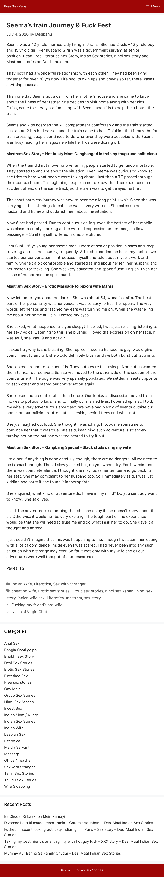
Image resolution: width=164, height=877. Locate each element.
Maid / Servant (16, 747)
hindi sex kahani (119, 591)
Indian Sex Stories (19, 721)
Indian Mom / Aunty (21, 715)
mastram (74, 598)
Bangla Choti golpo (20, 650)
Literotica (42, 584)
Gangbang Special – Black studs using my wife (88, 447)
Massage (12, 754)
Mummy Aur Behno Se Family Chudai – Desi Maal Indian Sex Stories (62, 853)
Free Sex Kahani (16, 6)
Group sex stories (87, 591)
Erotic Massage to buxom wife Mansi (79, 286)
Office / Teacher (18, 760)
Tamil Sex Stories (19, 773)
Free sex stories (18, 682)
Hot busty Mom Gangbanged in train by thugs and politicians (101, 154)
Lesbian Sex (14, 734)
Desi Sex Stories (18, 663)
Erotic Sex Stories (19, 669)
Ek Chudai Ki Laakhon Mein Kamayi (34, 816)
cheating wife (24, 591)
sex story (92, 598)
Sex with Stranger (69, 584)
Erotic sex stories (53, 591)
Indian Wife (22, 584)
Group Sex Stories (19, 695)
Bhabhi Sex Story (19, 656)
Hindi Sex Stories (19, 702)
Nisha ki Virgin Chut (29, 611)
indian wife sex (31, 598)
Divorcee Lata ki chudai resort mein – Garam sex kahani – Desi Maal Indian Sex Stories (78, 823)
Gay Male (12, 689)
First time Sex (16, 676)
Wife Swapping (17, 786)
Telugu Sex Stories (20, 780)
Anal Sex (11, 643)
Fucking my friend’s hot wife (37, 605)
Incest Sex (13, 708)
